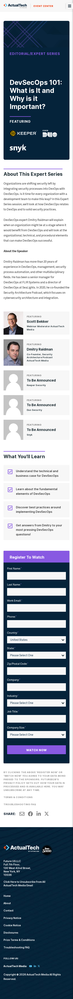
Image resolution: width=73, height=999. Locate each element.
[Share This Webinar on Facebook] (30, 814)
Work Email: (14, 600)
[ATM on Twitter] (39, 966)
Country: (13, 633)
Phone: (12, 617)
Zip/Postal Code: (17, 664)
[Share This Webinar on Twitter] (46, 814)
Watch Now (36, 750)
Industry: (13, 696)
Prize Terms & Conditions (19, 939)
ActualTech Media (28, 6)
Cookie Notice (12, 925)
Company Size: (16, 727)
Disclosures (11, 932)
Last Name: (14, 584)
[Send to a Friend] (21, 814)
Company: (13, 680)
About (7, 903)
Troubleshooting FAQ (20, 804)
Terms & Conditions (18, 797)
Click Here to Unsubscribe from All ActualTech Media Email (24, 883)
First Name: (14, 568)
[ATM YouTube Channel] (30, 966)
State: (11, 648)
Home (7, 895)
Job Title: (13, 711)
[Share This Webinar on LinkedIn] (38, 814)
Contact (8, 910)
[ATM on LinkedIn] (35, 966)
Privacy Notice (12, 917)
